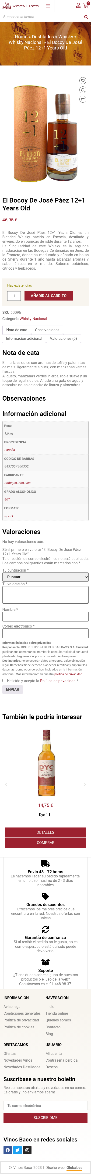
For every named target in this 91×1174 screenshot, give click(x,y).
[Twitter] (17, 1150)
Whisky (65, 36)
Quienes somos (58, 1020)
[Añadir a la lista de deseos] (82, 80)
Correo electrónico (18, 626)
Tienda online (57, 1013)
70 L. (11, 516)
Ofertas (10, 1053)
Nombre (10, 609)
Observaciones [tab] (47, 330)
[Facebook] (8, 1150)
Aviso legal (12, 1006)
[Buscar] (86, 17)
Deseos (52, 1067)
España (9, 450)
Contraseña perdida (62, 1060)
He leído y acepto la (42, 681)
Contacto (53, 1027)
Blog (49, 1034)
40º (7, 499)
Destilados (43, 36)
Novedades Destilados (22, 1067)
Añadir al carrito (48, 296)
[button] (6, 784)
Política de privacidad (58, 681)
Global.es (74, 1167)
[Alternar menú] (48, 5)
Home (21, 36)
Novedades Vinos (18, 1060)
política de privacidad (68, 674)
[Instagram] (27, 1150)
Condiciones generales (22, 1013)
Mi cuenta (54, 1053)
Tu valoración (14, 584)
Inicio (50, 1006)
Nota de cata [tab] (16, 330)
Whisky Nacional (26, 42)
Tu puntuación (15, 570)
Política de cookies (19, 1027)
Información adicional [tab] (24, 338)
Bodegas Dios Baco (18, 483)
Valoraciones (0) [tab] (63, 338)
